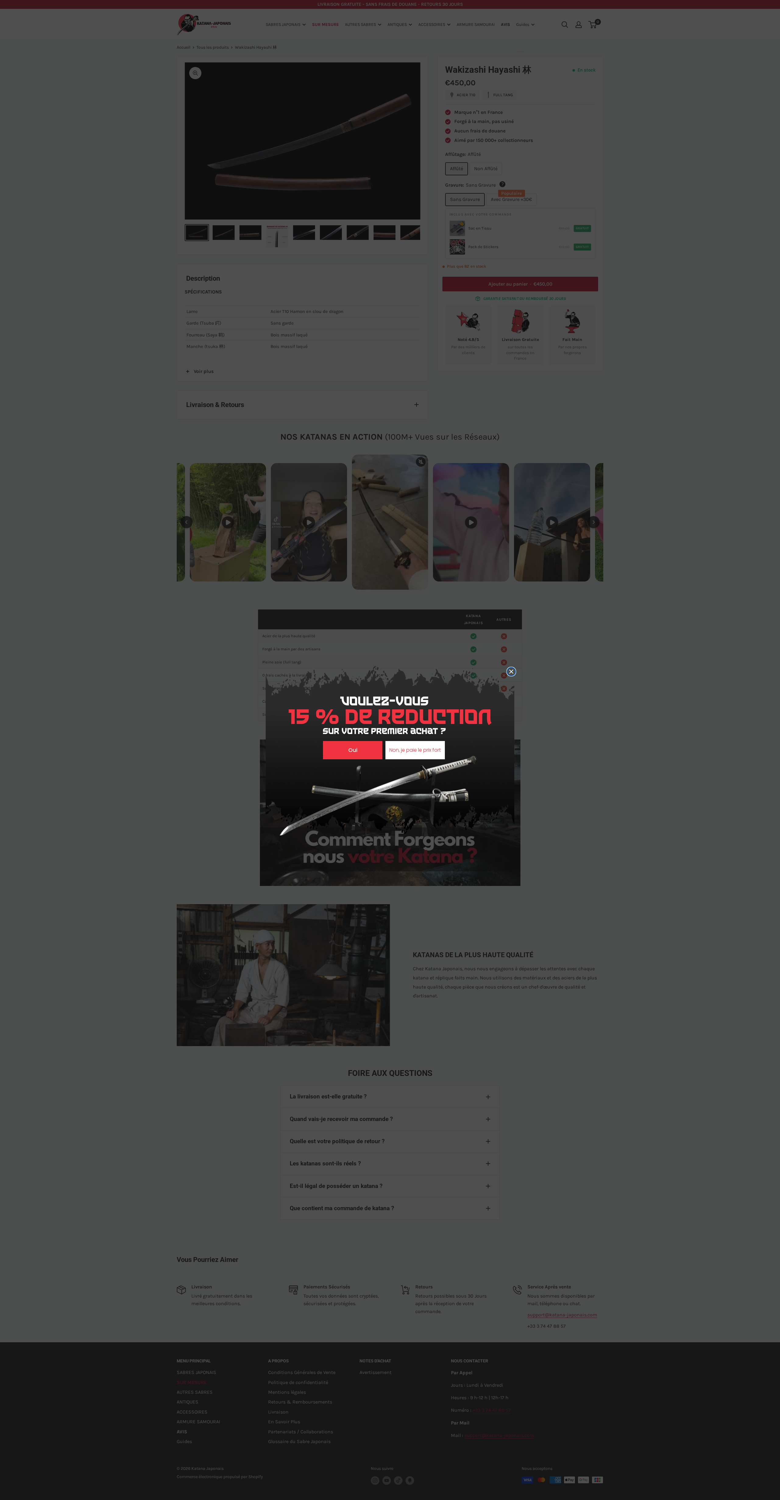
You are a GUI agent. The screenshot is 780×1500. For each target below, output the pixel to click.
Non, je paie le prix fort (415, 750)
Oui (352, 750)
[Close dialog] (511, 671)
